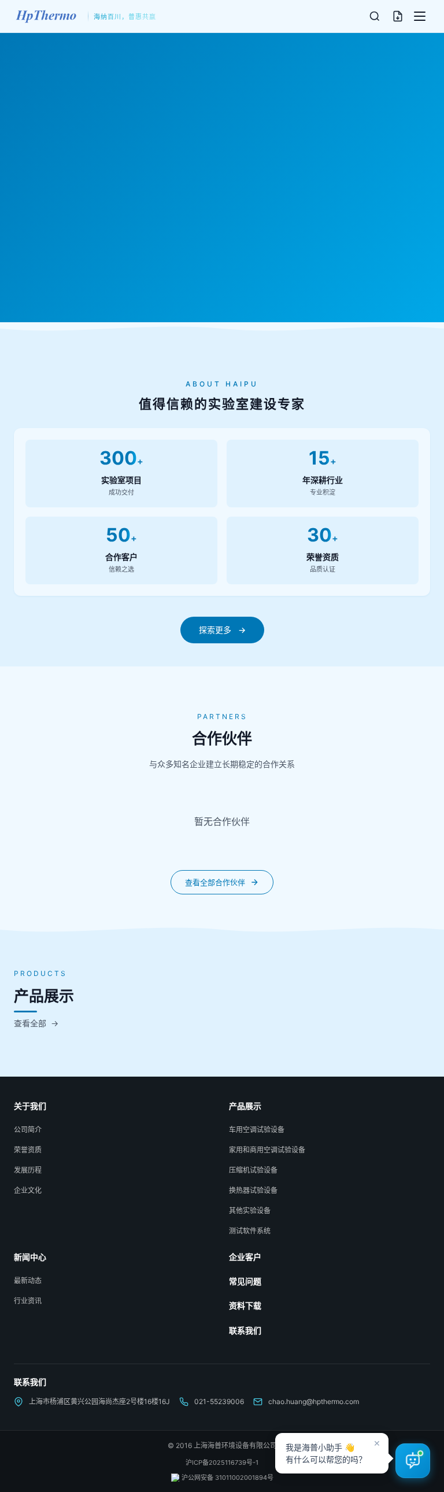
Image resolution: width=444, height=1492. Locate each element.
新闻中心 (30, 1257)
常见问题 (245, 1281)
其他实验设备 (250, 1210)
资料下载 (245, 1305)
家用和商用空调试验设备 (267, 1149)
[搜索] (374, 16)
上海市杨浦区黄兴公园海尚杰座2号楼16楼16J (99, 1401)
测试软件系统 (250, 1230)
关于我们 (30, 1106)
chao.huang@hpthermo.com (313, 1401)
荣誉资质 (28, 1149)
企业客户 (245, 1257)
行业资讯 (28, 1300)
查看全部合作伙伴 (215, 882)
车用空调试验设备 (256, 1129)
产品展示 (245, 1106)
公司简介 (28, 1129)
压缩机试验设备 (253, 1170)
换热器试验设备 (253, 1190)
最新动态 (28, 1280)
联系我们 (245, 1330)
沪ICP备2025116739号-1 (222, 1462)
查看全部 (36, 1023)
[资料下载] (397, 16)
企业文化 (28, 1190)
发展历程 (28, 1170)
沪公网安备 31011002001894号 (227, 1477)
